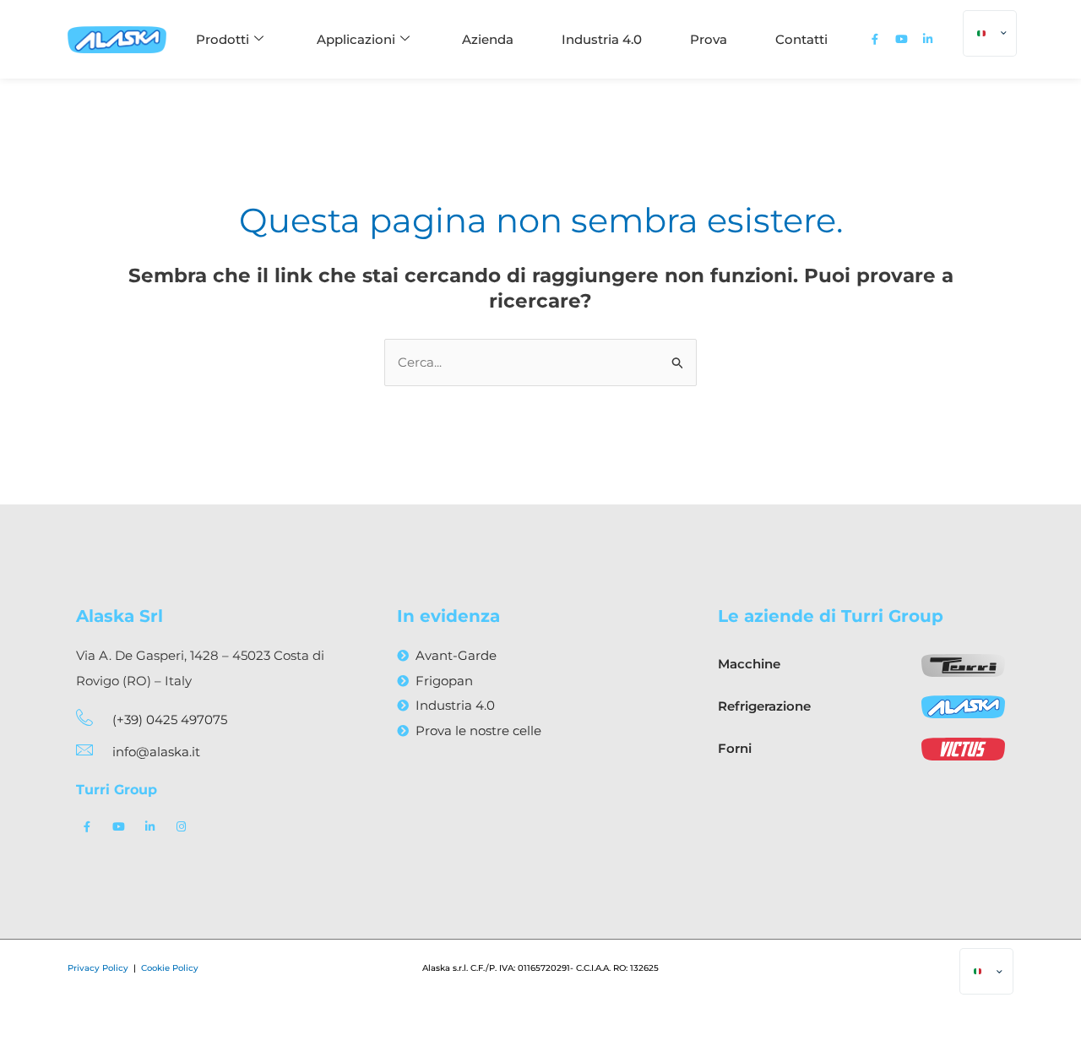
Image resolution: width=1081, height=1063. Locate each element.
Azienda (487, 39)
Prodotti (222, 39)
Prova (708, 39)
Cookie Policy (169, 967)
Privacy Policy (99, 967)
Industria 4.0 (602, 39)
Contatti (801, 39)
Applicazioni (356, 39)
